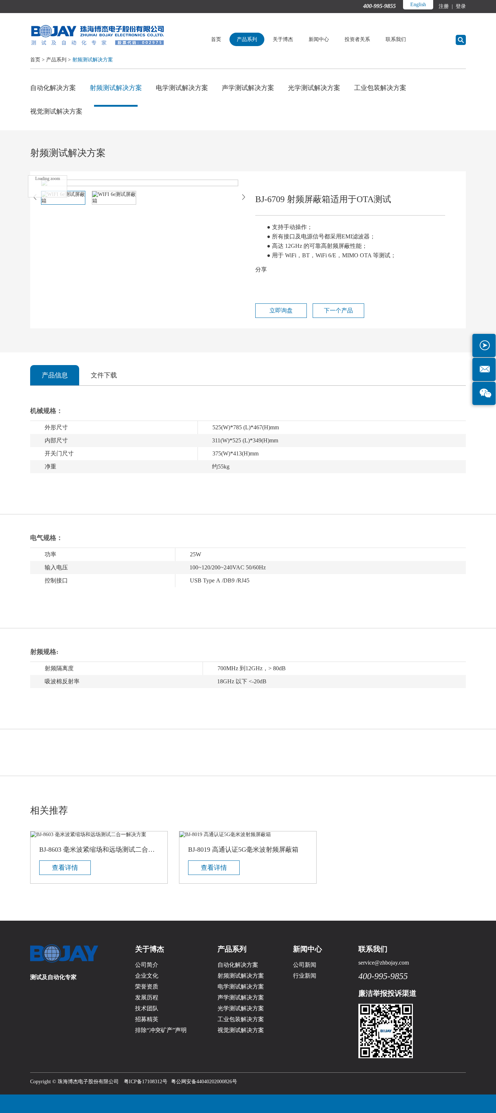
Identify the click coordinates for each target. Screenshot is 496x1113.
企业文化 (146, 976)
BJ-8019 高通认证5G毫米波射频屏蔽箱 (243, 849)
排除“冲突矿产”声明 (161, 1030)
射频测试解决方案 (92, 59)
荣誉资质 (146, 986)
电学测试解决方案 (182, 87)
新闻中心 (319, 39)
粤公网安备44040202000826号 (204, 1081)
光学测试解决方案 (314, 87)
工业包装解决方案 (380, 87)
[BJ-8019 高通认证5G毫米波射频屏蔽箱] (247, 834)
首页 (216, 39)
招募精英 (146, 1019)
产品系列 (247, 39)
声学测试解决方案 (248, 87)
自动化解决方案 (53, 87)
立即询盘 (281, 310)
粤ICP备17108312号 (145, 1081)
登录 (460, 6)
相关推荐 (49, 810)
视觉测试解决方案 (56, 111)
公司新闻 (304, 965)
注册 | (446, 6)
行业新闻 (304, 976)
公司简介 (146, 965)
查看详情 (65, 867)
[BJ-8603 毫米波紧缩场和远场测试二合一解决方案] (99, 834)
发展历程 (146, 997)
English (418, 4)
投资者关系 (357, 39)
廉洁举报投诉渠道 (387, 993)
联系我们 (396, 39)
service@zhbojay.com (383, 962)
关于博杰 (283, 39)
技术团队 (146, 1008)
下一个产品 (338, 310)
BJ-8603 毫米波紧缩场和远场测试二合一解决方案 (99, 849)
